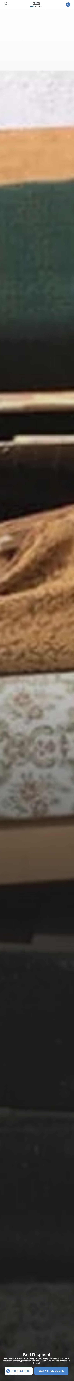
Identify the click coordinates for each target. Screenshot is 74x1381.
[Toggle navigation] (6, 4)
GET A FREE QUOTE (51, 1371)
